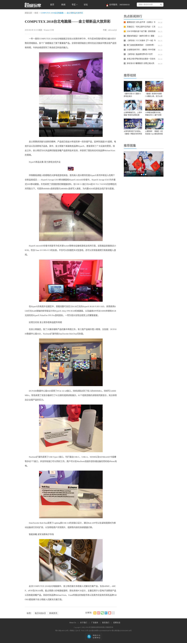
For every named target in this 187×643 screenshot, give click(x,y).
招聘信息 (116, 623)
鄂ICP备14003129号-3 (62, 631)
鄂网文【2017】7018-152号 (79, 631)
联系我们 (106, 623)
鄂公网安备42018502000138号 (122, 631)
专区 (74, 5)
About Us (73, 623)
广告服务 (95, 623)
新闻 (63, 5)
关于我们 (84, 623)
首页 (52, 5)
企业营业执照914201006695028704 (100, 631)
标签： (30, 613)
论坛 (86, 5)
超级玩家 (28, 13)
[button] (125, 164)
